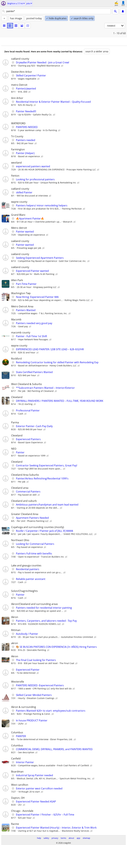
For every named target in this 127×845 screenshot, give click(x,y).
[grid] (16, 25)
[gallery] (22, 25)
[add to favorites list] (13, 62)
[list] (4, 25)
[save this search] (123, 11)
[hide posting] (62, 66)
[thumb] (10, 25)
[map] (28, 25)
